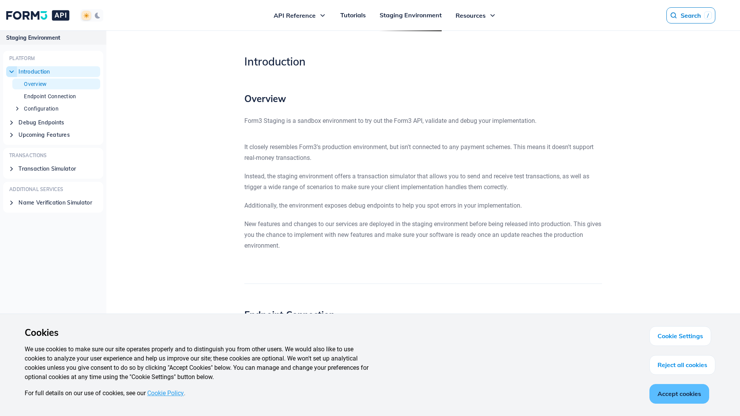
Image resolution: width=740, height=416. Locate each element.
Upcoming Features (44, 134)
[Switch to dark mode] (97, 15)
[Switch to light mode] (86, 15)
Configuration (41, 109)
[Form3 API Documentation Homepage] (38, 15)
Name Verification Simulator (55, 202)
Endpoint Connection (50, 96)
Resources (471, 15)
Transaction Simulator (47, 168)
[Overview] (239, 98)
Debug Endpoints (41, 122)
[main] (423, 223)
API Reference (295, 15)
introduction (34, 71)
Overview (35, 84)
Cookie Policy (165, 393)
